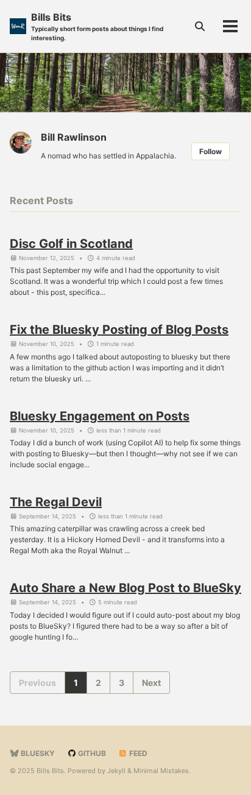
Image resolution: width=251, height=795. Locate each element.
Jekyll (116, 770)
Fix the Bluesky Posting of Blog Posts (119, 329)
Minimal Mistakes (161, 770)
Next (151, 682)
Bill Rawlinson (74, 137)
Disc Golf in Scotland (71, 243)
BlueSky (37, 753)
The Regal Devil (56, 502)
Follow (210, 151)
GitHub (91, 753)
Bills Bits (97, 26)
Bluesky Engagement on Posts (99, 416)
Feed (137, 753)
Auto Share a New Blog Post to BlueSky (125, 588)
